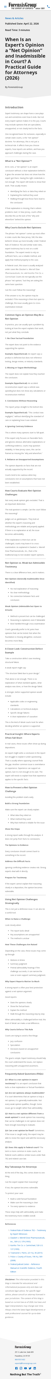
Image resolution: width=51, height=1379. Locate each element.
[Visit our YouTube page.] (25, 1369)
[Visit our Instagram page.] (20, 1369)
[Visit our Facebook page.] (16, 1369)
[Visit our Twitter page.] (30, 1369)
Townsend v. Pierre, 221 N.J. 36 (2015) (26, 1253)
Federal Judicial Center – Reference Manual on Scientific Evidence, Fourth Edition (26, 1268)
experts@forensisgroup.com (25, 1363)
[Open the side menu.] (5, 6)
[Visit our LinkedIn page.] (34, 1369)
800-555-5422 (20, 1359)
